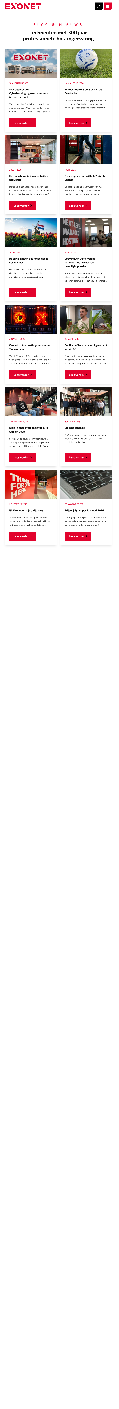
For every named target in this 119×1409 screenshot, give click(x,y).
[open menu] (108, 6)
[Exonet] (23, 6)
